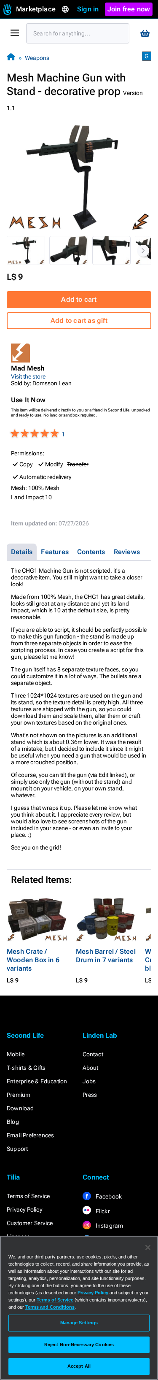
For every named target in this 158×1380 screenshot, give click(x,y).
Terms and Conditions (50, 1307)
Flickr (102, 1211)
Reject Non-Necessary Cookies (79, 1344)
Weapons (37, 57)
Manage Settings (79, 1322)
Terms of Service (28, 1196)
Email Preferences (30, 1135)
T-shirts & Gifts (26, 1067)
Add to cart (78, 299)
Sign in (88, 9)
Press (90, 1094)
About (91, 1067)
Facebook (108, 1196)
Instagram (108, 1225)
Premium (18, 1094)
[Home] (11, 57)
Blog (13, 1121)
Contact (93, 1054)
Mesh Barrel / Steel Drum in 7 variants (106, 955)
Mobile (15, 1054)
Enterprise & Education (37, 1081)
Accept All (79, 1366)
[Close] (148, 1247)
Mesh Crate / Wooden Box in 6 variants (33, 959)
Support (17, 1148)
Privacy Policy (24, 1209)
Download (20, 1108)
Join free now (128, 9)
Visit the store (28, 376)
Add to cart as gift (79, 321)
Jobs (89, 1081)
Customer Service (30, 1223)
